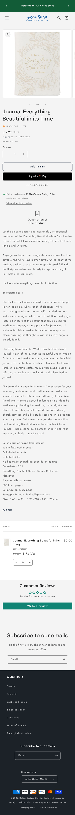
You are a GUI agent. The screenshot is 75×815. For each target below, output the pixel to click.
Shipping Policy (16, 709)
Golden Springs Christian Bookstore (36, 798)
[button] (7, 18)
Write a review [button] (37, 606)
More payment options (37, 184)
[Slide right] (45, 104)
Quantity (7, 147)
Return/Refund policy (19, 733)
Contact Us (13, 717)
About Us (12, 694)
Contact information (48, 807)
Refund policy (25, 802)
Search (11, 686)
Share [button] (9, 509)
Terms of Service (16, 725)
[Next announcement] (68, 6)
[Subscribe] (64, 659)
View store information (19, 203)
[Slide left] (30, 104)
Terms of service (58, 802)
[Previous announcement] (6, 6)
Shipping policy (28, 807)
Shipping (6, 136)
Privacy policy (41, 802)
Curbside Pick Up (17, 702)
